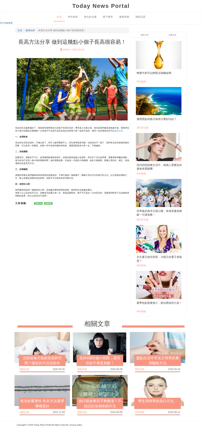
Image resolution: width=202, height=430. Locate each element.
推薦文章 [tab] (172, 35)
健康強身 (124, 17)
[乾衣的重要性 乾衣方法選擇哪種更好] (42, 390)
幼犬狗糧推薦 (6, 23)
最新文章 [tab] (144, 35)
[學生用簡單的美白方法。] (157, 390)
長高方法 (119, 131)
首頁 (59, 17)
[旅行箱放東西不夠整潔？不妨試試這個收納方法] (100, 390)
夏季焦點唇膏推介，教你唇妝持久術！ (159, 302)
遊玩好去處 (90, 17)
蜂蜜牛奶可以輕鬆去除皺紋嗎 (154, 73)
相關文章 (97, 323)
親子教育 (108, 17)
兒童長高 (48, 203)
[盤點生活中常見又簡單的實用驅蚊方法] (157, 347)
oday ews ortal (101, 6)
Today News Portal (42, 425)
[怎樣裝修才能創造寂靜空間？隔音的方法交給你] (42, 347)
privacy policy (76, 425)
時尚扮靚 (73, 17)
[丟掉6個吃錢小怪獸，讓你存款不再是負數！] (100, 347)
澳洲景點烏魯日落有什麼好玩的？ (157, 119)
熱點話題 (140, 17)
